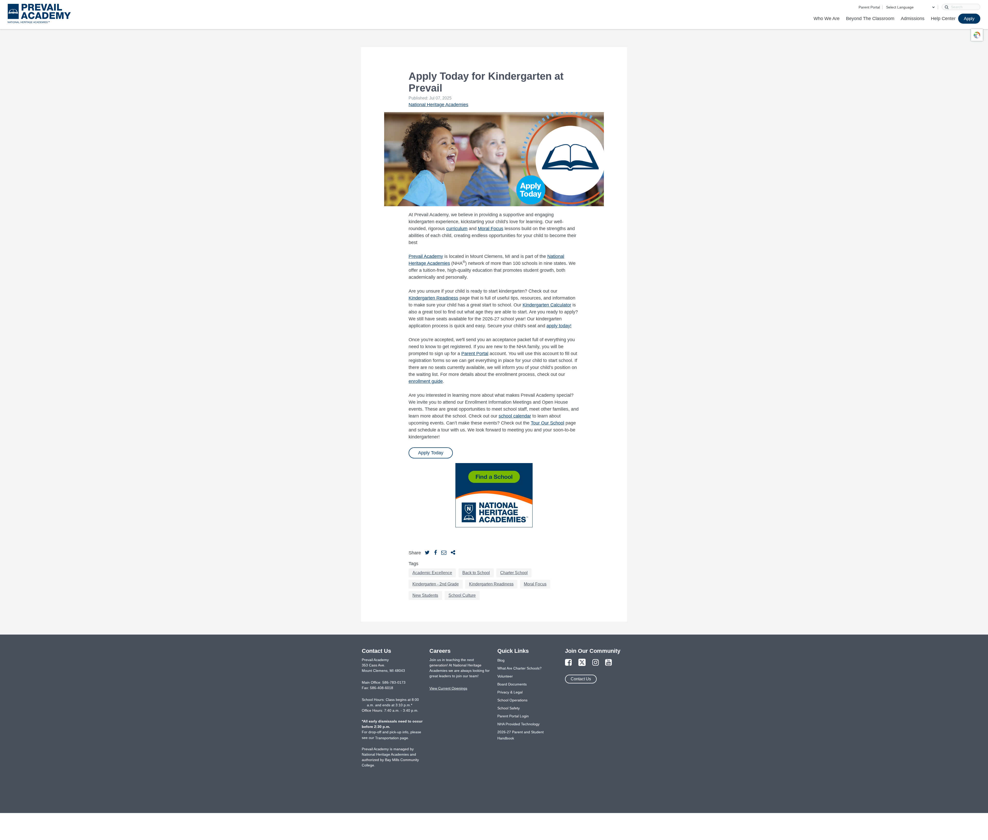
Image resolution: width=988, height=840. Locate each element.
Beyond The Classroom (870, 18)
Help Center (943, 18)
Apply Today (430, 452)
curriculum (456, 228)
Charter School (514, 573)
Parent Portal (869, 7)
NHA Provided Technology (518, 724)
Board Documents (512, 684)
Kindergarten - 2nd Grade (435, 584)
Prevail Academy (426, 256)
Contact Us (581, 679)
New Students (425, 595)
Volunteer (505, 676)
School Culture (462, 595)
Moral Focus (490, 228)
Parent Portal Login (513, 716)
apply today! (558, 325)
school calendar (515, 416)
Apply (969, 18)
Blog (501, 660)
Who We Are (827, 18)
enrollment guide (426, 381)
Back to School (476, 573)
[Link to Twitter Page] (582, 662)
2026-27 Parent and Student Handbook (520, 735)
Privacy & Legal (510, 692)
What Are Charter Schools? (519, 668)
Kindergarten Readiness (433, 298)
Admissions (912, 18)
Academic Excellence (432, 573)
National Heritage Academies (438, 104)
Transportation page (391, 738)
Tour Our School (547, 423)
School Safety (508, 708)
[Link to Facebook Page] (568, 662)
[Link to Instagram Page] (595, 662)
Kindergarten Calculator (547, 305)
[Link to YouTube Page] (608, 662)
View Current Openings (448, 688)
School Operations (512, 700)
